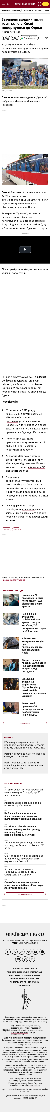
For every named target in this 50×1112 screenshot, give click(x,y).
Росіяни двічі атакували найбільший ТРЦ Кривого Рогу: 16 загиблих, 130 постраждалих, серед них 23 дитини (34, 622)
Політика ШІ (14, 975)
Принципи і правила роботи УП (24, 979)
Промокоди (24, 985)
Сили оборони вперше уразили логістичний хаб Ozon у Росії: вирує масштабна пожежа (24, 885)
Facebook (7, 104)
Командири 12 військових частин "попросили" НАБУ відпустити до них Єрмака (32, 601)
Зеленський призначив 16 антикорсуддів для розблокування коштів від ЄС (32, 709)
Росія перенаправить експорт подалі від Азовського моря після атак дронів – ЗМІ (23, 765)
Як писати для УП (18, 982)
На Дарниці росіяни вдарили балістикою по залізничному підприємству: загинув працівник (23, 816)
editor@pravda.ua (32, 1085)
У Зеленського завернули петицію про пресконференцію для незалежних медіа (32, 645)
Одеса (16, 529)
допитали (28, 509)
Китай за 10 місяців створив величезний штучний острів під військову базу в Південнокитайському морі (22, 830)
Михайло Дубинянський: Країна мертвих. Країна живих (22, 804)
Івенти (34, 969)
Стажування (33, 982)
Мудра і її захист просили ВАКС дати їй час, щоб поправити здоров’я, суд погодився (34, 666)
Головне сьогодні (13, 590)
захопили (12, 421)
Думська (41, 97)
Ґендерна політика (31, 975)
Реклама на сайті (21, 969)
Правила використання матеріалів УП (24, 972)
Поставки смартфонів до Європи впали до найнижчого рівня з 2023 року (24, 845)
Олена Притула (34, 1083)
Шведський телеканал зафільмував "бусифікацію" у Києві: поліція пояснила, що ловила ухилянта (34, 688)
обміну (19, 480)
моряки (6, 529)
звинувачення (29, 442)
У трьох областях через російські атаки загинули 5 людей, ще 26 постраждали (23, 792)
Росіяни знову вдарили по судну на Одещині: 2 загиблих (24, 755)
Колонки (28, 11)
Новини (6, 11)
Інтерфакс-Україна (19, 1032)
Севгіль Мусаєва (34, 1081)
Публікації (17, 11)
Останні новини (13, 783)
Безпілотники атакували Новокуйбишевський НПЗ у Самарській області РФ (20, 872)
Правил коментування (13, 580)
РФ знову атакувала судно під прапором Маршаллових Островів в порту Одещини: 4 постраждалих (24, 745)
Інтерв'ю (39, 11)
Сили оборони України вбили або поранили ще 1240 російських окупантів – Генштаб (23, 858)
